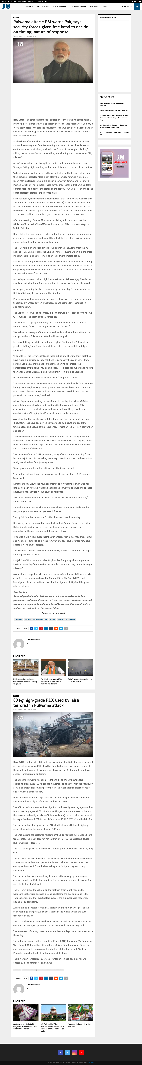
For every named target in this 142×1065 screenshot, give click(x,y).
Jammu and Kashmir (45, 970)
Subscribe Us (31, 1)
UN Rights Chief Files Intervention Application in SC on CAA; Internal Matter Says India (53, 1027)
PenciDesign (90, 1063)
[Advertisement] (53, 102)
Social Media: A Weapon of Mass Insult (113, 111)
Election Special (60, 7)
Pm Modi (60, 619)
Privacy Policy (12, 1)
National (29, 7)
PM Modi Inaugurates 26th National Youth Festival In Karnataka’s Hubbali (51, 681)
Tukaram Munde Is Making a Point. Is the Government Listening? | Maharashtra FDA (114, 118)
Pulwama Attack (70, 619)
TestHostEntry (19, 36)
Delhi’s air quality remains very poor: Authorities (80, 680)
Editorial (94, 7)
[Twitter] (125, 6)
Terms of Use (22, 1)
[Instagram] (128, 6)
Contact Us (40, 1)
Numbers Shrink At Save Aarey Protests (80, 1025)
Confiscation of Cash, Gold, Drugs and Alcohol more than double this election (24, 1026)
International (43, 7)
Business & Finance (78, 7)
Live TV (104, 7)
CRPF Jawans (18, 619)
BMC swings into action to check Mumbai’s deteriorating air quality (25, 681)
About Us (3, 1)
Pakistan (52, 619)
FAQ (46, 1)
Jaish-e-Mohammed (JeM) (40, 619)
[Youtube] (131, 6)
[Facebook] (123, 6)
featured (28, 619)
